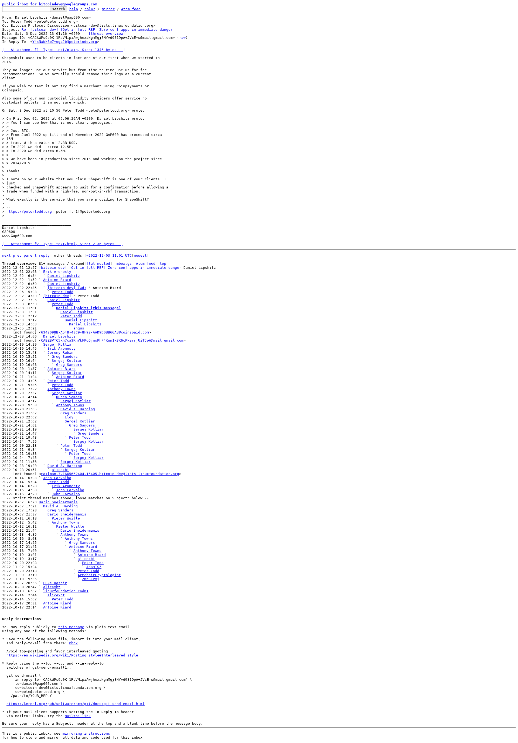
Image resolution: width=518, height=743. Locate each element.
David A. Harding (77, 409)
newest (140, 255)
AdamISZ (93, 567)
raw (182, 38)
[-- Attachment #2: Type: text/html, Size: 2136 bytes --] (62, 244)
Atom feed (131, 9)
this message (71, 627)
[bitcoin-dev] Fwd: (66, 288)
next (6, 255)
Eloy (69, 417)
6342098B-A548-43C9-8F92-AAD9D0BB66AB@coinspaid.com (95, 332)
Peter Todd (62, 292)
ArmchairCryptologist (99, 575)
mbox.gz (124, 264)
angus (78, 328)
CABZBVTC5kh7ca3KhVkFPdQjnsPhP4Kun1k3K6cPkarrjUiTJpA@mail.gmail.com (112, 340)
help (73, 9)
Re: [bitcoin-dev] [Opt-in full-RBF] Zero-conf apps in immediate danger (97, 29)
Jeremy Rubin (60, 352)
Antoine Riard (57, 280)
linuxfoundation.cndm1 (65, 591)
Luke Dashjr (55, 583)
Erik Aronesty (57, 272)
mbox (73, 643)
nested (103, 264)
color (89, 9)
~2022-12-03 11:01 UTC (109, 255)
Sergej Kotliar (58, 344)
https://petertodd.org (29, 211)
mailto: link (78, 716)
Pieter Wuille (66, 518)
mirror (108, 9)
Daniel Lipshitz (63, 276)
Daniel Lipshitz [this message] (88, 308)
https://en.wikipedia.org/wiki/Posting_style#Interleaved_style (72, 655)
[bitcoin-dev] (57, 296)
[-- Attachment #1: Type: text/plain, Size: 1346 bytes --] (63, 50)
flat (90, 264)
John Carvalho (57, 478)
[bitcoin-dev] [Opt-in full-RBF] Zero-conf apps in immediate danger (110, 268)
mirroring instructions (86, 733)
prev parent (25, 255)
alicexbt (60, 470)
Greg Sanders (65, 357)
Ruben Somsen (69, 397)
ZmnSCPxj (90, 579)
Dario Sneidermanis (58, 502)
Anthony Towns (61, 389)
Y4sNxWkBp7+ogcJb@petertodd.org (64, 42)
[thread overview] (106, 34)
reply (44, 255)
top (163, 264)
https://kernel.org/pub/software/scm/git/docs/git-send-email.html (75, 704)
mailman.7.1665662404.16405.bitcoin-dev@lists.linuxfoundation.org (110, 474)
